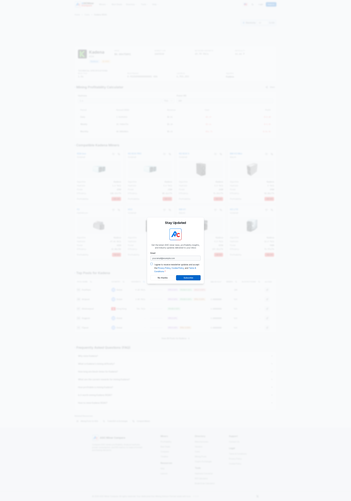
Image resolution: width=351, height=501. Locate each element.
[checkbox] (151, 264)
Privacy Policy (164, 268)
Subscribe (188, 278)
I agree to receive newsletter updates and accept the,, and (176, 268)
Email (152, 253)
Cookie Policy (178, 268)
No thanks (163, 278)
